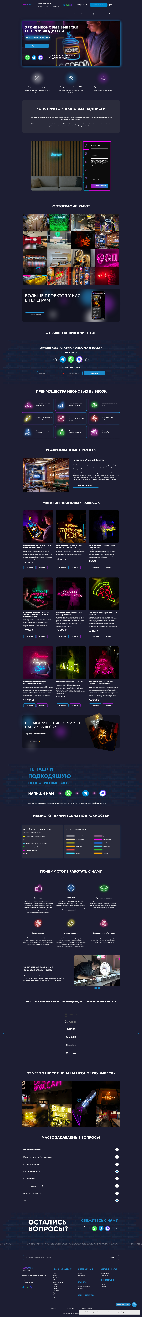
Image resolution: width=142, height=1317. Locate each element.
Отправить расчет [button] (100, 185)
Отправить (94, 373)
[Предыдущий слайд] (3, 475)
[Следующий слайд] (139, 475)
